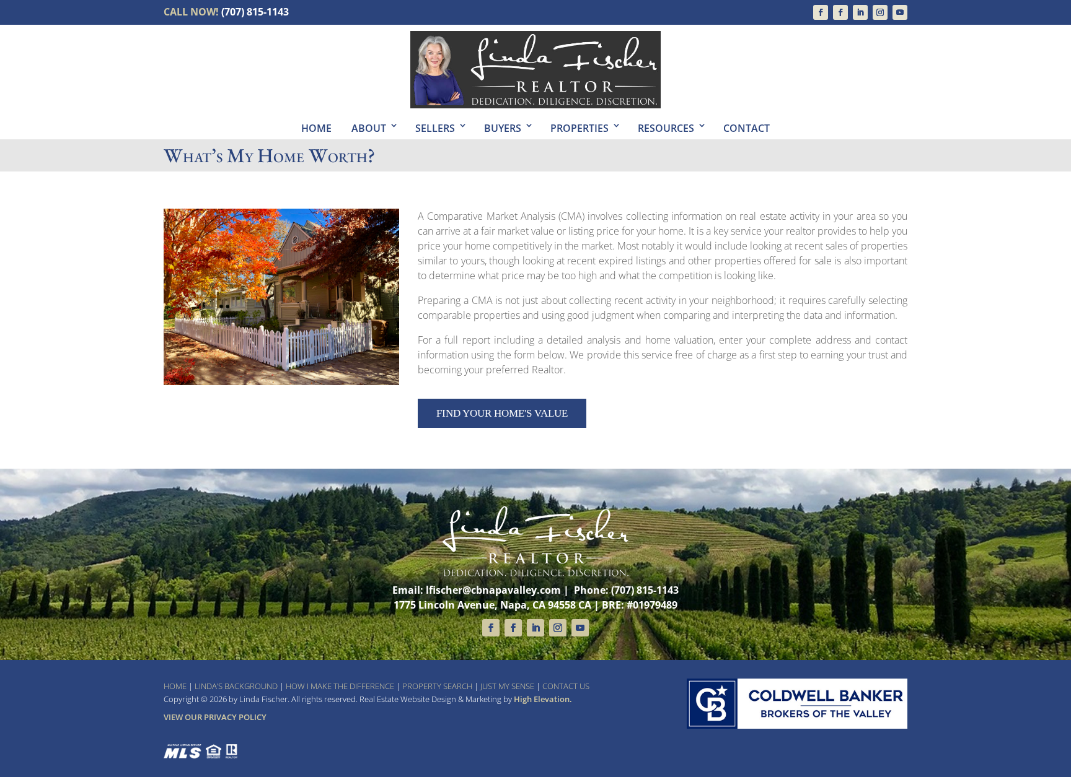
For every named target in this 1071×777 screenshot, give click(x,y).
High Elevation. (543, 699)
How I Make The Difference (340, 686)
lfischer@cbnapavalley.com (493, 590)
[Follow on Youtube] (899, 12)
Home (316, 128)
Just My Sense (507, 686)
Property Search (437, 686)
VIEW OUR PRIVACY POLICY (215, 717)
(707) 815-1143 (255, 12)
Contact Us (565, 686)
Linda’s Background (236, 686)
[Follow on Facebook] (820, 12)
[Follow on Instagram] (880, 12)
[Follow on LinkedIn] (860, 12)
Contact (746, 128)
